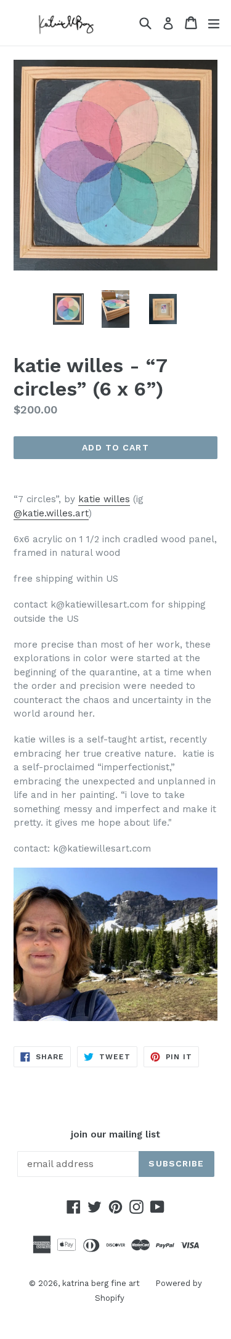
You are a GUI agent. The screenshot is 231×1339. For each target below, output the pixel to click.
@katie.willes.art (51, 513)
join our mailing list (115, 1134)
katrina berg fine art (101, 1283)
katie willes (104, 499)
